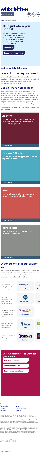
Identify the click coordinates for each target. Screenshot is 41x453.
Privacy (2, 408)
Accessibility (4, 406)
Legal (17, 406)
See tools (7, 48)
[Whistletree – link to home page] (14, 8)
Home (2, 20)
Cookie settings (21, 408)
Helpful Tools (6, 14)
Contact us (29, 14)
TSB (16, 427)
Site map (3, 410)
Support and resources (12, 53)
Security (18, 410)
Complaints (19, 404)
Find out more (7, 145)
